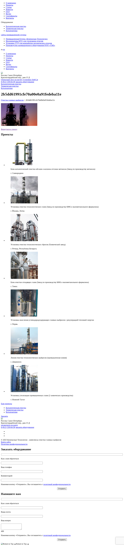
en (4, 49)
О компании (11, 3)
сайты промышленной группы (13, 35)
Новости (9, 9)
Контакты (10, 18)
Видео (8, 14)
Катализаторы (11, 412)
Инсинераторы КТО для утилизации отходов (24, 41)
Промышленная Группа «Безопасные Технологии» (27, 39)
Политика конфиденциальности (14, 444)
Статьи (9, 7)
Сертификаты (11, 16)
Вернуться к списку (9, 129)
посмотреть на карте (9, 425)
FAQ (8, 12)
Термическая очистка (14, 410)
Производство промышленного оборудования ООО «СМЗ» (30, 45)
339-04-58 (8, 82)
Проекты (9, 5)
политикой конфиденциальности (57, 484)
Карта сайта (6, 442)
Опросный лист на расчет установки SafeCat (19, 80)
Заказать (4, 416)
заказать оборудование (25, 82)
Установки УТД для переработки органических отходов (29, 43)
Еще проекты (6, 404)
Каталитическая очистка (16, 408)
